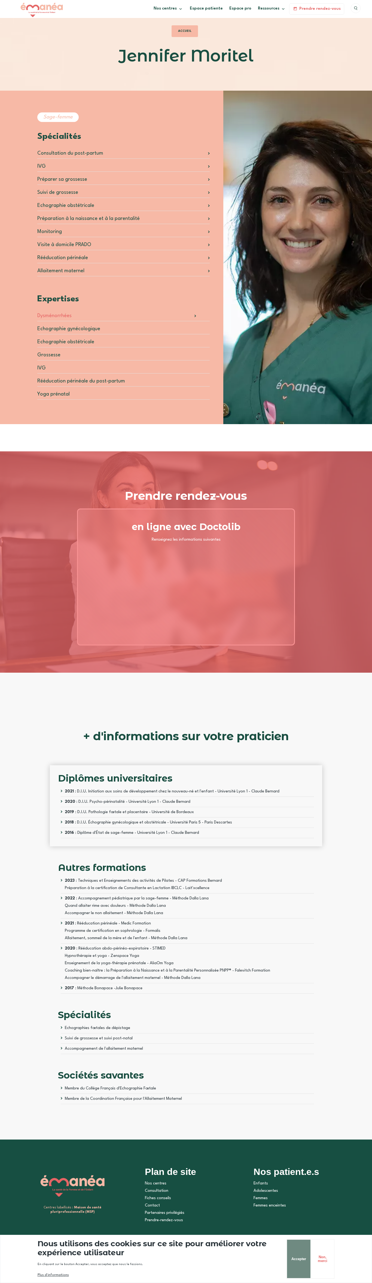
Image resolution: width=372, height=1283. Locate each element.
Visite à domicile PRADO (64, 244)
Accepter (298, 1259)
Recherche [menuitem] (356, 8)
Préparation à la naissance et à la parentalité (88, 218)
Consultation (156, 1191)
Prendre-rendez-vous (164, 1220)
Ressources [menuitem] (267, 10)
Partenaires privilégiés (164, 1213)
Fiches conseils (158, 1198)
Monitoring (49, 231)
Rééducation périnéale (62, 257)
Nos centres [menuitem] (163, 10)
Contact (152, 1206)
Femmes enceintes (270, 1206)
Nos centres (155, 1183)
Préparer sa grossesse (62, 179)
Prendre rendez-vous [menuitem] (320, 9)
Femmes (261, 1198)
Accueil (184, 31)
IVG (41, 166)
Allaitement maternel (60, 270)
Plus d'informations (53, 1275)
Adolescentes (266, 1191)
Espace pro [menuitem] (240, 9)
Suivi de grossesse (57, 192)
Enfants (261, 1183)
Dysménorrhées (54, 315)
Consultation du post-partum (70, 153)
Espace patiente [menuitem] (206, 9)
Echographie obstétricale (65, 205)
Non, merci (322, 1259)
